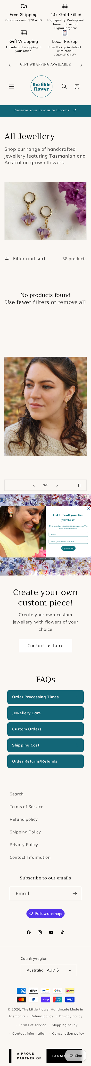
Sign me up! (68, 548)
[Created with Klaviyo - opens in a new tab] (45, 558)
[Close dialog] (88, 508)
